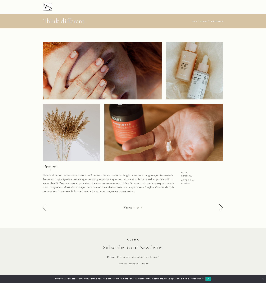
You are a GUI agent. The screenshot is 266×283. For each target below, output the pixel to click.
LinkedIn (144, 263)
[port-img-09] (163, 132)
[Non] (262, 278)
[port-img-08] (194, 70)
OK (208, 279)
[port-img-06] (71, 132)
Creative (185, 183)
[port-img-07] (102, 70)
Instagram (133, 263)
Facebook (122, 263)
